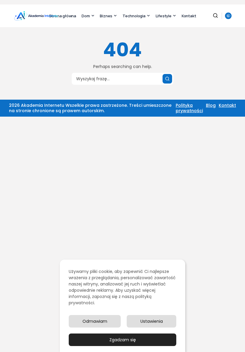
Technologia (134, 15)
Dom (86, 15)
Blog (211, 105)
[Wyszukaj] (167, 79)
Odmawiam (94, 321)
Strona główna (62, 15)
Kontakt (189, 15)
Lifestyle (164, 15)
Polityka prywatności (189, 108)
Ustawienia (151, 321)
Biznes (106, 15)
